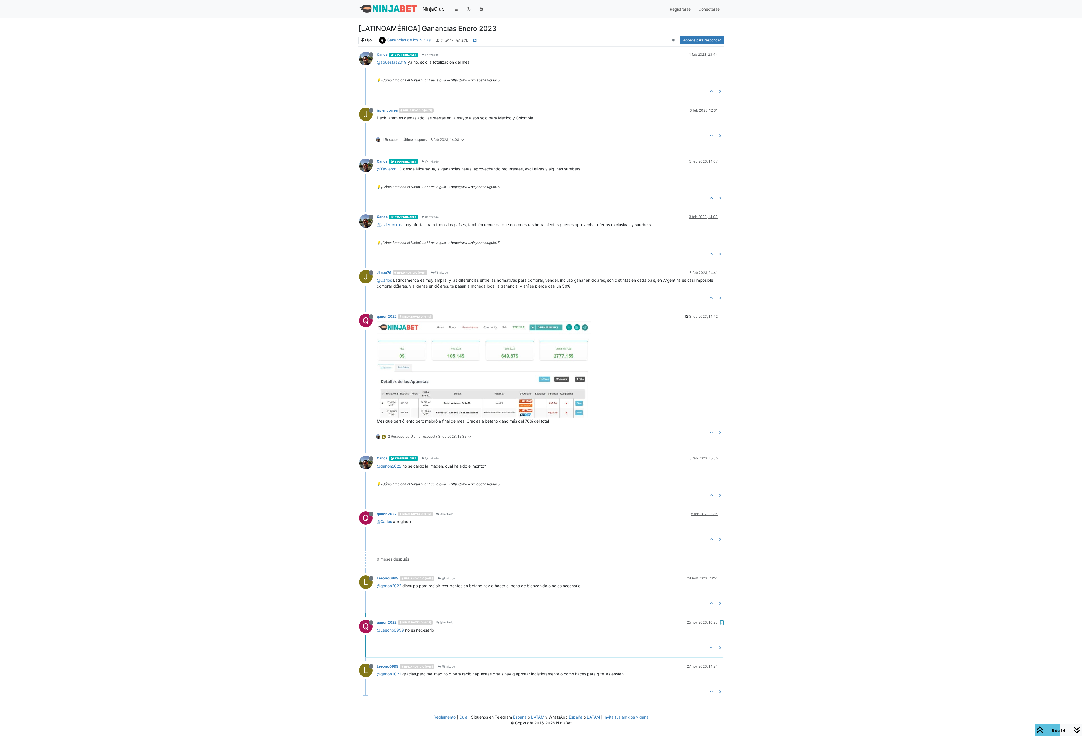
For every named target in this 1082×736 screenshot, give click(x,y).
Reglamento (445, 717)
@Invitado (431, 54)
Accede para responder (702, 40)
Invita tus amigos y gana (626, 717)
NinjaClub (433, 9)
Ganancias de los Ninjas (409, 39)
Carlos (382, 54)
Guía (463, 717)
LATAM (537, 717)
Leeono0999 (387, 578)
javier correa (387, 110)
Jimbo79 (384, 272)
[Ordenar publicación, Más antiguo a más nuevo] (673, 40)
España (520, 717)
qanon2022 (387, 316)
